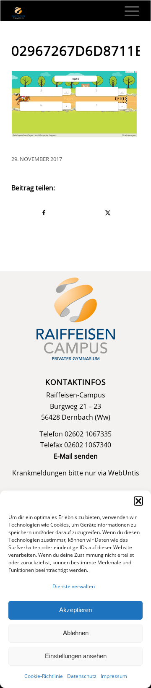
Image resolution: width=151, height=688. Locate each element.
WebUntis (123, 473)
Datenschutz (81, 676)
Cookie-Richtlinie (43, 676)
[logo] (63, 13)
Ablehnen (76, 632)
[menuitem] (127, 10)
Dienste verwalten (73, 586)
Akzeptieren (75, 609)
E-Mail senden (76, 456)
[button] (138, 501)
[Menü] (127, 10)
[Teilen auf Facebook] (44, 212)
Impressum (114, 676)
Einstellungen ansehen (76, 655)
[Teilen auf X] (107, 212)
